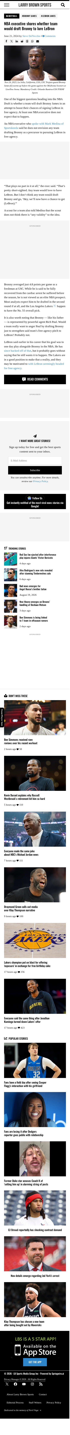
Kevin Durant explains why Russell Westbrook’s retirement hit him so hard (24, 796)
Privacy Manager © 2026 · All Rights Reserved (24, 1379)
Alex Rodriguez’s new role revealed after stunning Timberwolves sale (36, 572)
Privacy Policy (40, 481)
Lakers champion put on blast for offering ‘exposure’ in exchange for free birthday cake (27, 964)
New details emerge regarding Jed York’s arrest (35, 1275)
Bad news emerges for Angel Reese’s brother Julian (33, 587)
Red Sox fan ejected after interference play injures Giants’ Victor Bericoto (38, 556)
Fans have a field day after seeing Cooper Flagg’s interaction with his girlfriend (25, 1084)
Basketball (11, 16)
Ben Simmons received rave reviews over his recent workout (20, 741)
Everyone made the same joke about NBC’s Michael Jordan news (21, 852)
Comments (50, 36)
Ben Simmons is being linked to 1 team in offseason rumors (34, 619)
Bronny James (29, 16)
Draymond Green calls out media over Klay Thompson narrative (21, 908)
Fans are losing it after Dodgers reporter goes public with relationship (23, 1133)
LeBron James (49, 16)
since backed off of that (17, 350)
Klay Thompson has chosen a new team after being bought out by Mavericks (24, 1323)
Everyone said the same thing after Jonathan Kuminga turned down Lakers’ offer (26, 1019)
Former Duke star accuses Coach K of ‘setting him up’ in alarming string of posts (26, 1182)
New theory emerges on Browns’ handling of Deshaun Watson (35, 603)
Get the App (35, 1362)
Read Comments (37, 379)
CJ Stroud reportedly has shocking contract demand (35, 1230)
